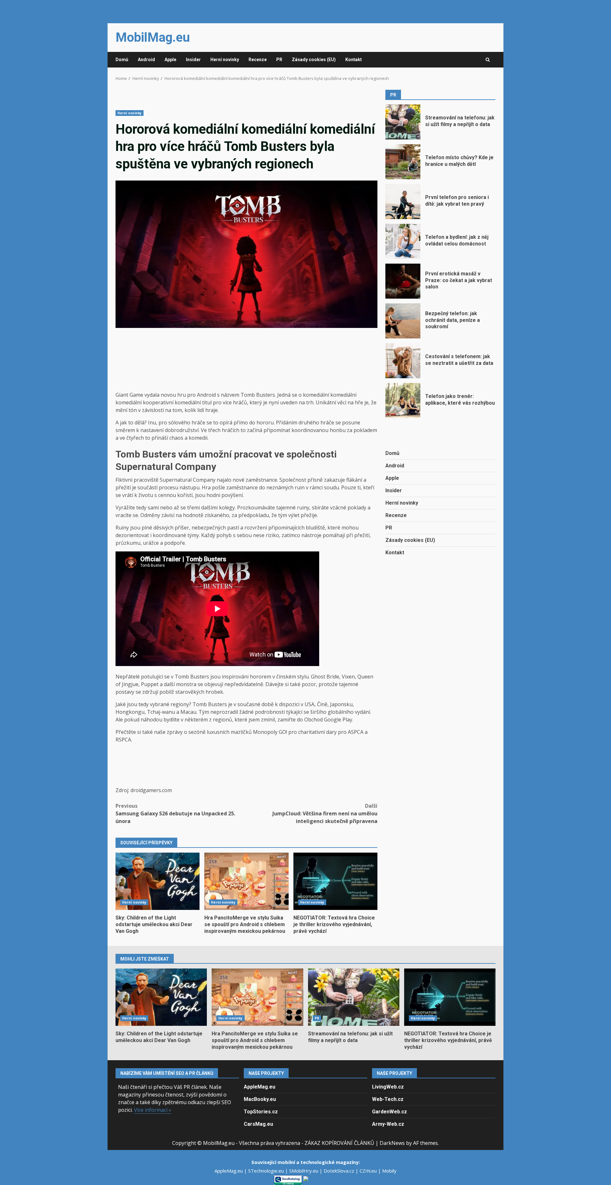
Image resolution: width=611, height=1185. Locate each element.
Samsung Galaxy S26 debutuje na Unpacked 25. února (175, 813)
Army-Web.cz (388, 1124)
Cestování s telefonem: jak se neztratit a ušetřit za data (402, 360)
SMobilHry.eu (304, 1170)
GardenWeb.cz (389, 1112)
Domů (122, 59)
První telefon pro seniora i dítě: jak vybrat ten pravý (402, 201)
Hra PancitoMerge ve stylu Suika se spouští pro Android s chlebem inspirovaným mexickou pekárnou (246, 881)
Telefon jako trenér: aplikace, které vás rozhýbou (402, 400)
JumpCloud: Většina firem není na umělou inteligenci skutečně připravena (324, 813)
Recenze (258, 59)
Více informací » (152, 1109)
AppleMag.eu (259, 1087)
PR (279, 59)
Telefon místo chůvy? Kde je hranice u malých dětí (402, 161)
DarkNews (392, 1142)
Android (146, 59)
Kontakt (353, 59)
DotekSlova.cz (339, 1170)
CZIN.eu (369, 1170)
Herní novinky (224, 59)
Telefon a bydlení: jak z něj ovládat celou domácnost (402, 241)
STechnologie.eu (266, 1170)
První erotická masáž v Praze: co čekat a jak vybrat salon (402, 281)
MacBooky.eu (260, 1099)
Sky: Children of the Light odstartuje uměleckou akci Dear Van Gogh (158, 881)
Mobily (389, 1170)
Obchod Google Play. (328, 719)
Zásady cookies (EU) (314, 59)
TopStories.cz (261, 1112)
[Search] (488, 60)
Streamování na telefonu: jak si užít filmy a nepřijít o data (402, 121)
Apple (170, 59)
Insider (193, 59)
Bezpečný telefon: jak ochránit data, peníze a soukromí (402, 320)
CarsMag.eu (258, 1124)
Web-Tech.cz (388, 1099)
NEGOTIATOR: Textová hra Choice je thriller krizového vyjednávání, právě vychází (335, 881)
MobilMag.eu (153, 37)
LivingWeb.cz (388, 1087)
